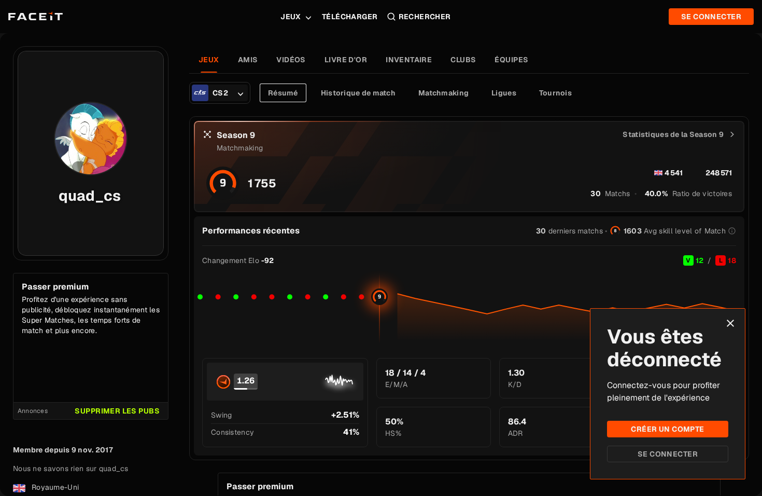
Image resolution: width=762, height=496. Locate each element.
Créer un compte (667, 429)
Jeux (290, 16)
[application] (469, 308)
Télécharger (350, 16)
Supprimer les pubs (117, 411)
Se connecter (668, 454)
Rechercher (425, 16)
